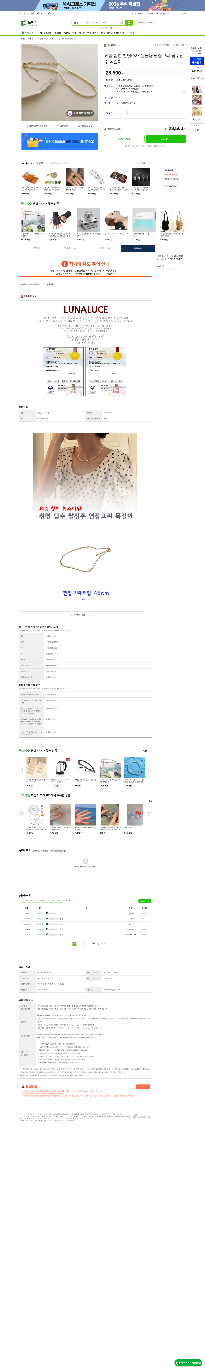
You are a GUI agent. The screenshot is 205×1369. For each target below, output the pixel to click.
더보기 (144, 163)
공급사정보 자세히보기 (174, 170)
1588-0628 (197, 71)
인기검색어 (104, 28)
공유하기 (198, 130)
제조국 (22, 660)
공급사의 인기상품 (32, 163)
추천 (130, 33)
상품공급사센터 (172, 13)
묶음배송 (67, 33)
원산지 (22, 413)
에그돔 (52, 13)
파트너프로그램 (37, 126)
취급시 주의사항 (26, 665)
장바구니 (162, 13)
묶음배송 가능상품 (57, 163)
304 (115, 27)
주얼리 (40, 39)
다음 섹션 (202, 78)
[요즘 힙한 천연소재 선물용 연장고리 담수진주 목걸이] (59, 82)
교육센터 (42, 13)
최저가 (75, 33)
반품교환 (138, 248)
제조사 (22, 419)
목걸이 (52, 39)
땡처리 (95, 33)
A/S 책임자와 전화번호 (28, 677)
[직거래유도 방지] (85, 268)
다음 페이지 (200, 120)
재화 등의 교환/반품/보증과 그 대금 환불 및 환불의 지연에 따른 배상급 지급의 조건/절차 (31, 711)
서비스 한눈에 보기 (145, 22)
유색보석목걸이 (67, 39)
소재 (22, 642)
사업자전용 (57, 33)
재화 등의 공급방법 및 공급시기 (31, 694)
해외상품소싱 (45, 33)
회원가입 (141, 13)
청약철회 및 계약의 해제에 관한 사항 (31, 701)
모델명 (89, 413)
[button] (150, 770)
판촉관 (110, 33)
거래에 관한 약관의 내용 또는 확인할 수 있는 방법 (31, 733)
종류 (22, 636)
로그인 (133, 13)
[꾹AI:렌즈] (122, 22)
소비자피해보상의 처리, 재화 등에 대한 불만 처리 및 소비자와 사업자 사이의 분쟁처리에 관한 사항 (31, 722)
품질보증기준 (25, 671)
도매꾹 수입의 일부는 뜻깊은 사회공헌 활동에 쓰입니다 (145, 146)
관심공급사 (171, 186)
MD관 (88, 33)
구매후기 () (70, 248)
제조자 (22, 654)
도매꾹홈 (22, 39)
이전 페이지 (197, 120)
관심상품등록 (87, 126)
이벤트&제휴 (119, 33)
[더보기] (198, 78)
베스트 (82, 33)
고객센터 (182, 13)
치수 (22, 648)
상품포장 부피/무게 (93, 419)
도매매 (22, 13)
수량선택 (161, 266)
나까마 (32, 13)
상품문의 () (104, 248)
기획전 (102, 33)
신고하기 (143, 1086)
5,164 (182, 45)
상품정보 (36, 248)
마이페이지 (150, 13)
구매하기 (165, 138)
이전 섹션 (191, 78)
